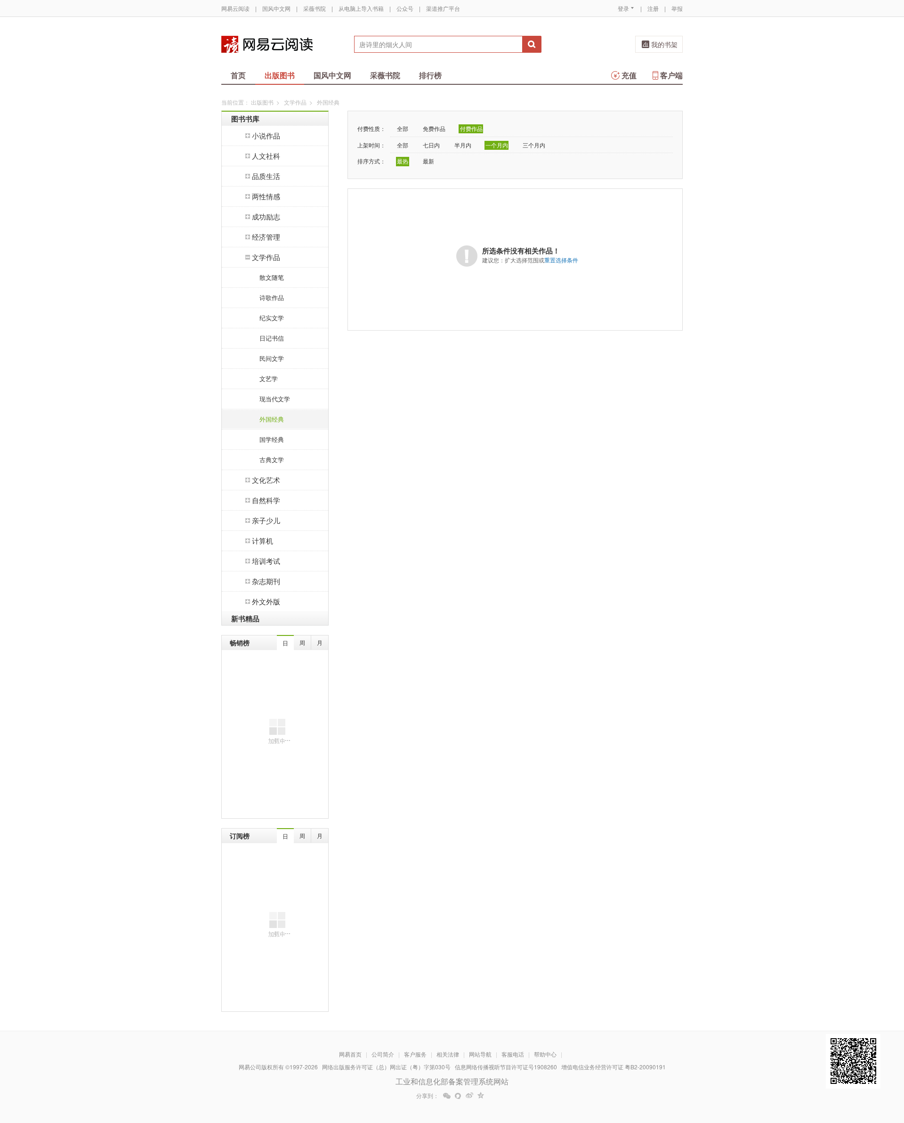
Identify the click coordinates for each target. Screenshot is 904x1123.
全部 (402, 128)
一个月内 (496, 145)
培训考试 (266, 561)
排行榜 (430, 75)
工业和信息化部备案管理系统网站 (452, 1081)
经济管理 (266, 237)
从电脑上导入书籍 (361, 8)
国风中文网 (276, 8)
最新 (428, 161)
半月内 (462, 145)
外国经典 (271, 419)
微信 (447, 1095)
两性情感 (266, 196)
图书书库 (245, 119)
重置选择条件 (561, 260)
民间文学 (271, 358)
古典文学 (271, 459)
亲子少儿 (266, 520)
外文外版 (266, 601)
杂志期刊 (266, 581)
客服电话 (512, 1054)
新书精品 (245, 618)
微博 (469, 1095)
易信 (458, 1095)
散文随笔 (271, 277)
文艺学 (268, 378)
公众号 (404, 8)
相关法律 (447, 1054)
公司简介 (382, 1054)
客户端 (671, 75)
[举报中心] (708, 1068)
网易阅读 (267, 44)
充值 (629, 75)
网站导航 (480, 1054)
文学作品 (295, 102)
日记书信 (271, 338)
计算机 (262, 540)
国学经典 (271, 439)
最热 (402, 161)
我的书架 (664, 44)
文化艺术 (266, 480)
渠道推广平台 (443, 8)
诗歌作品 (271, 297)
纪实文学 (271, 317)
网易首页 (350, 1054)
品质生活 (266, 176)
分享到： (427, 1095)
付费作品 (471, 128)
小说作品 (266, 135)
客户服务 (415, 1054)
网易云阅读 (235, 8)
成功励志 (266, 216)
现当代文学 (274, 398)
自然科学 (266, 500)
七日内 (431, 145)
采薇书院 (314, 8)
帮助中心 (545, 1054)
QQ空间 (480, 1095)
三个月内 (534, 145)
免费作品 (434, 128)
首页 (238, 75)
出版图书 (280, 75)
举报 (677, 8)
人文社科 (266, 156)
